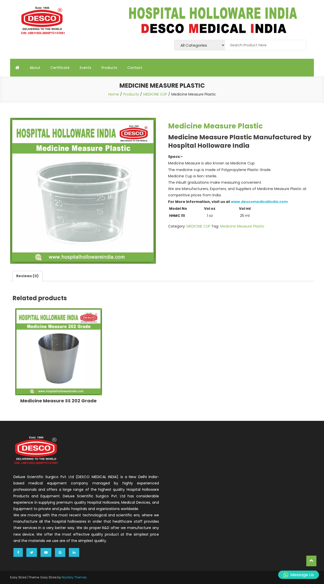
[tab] (27, 276)
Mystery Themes (74, 577)
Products (109, 67)
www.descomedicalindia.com (259, 201)
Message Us (302, 575)
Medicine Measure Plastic (242, 226)
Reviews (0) (27, 275)
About (35, 67)
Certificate (60, 67)
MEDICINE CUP (198, 226)
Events (85, 67)
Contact (134, 67)
